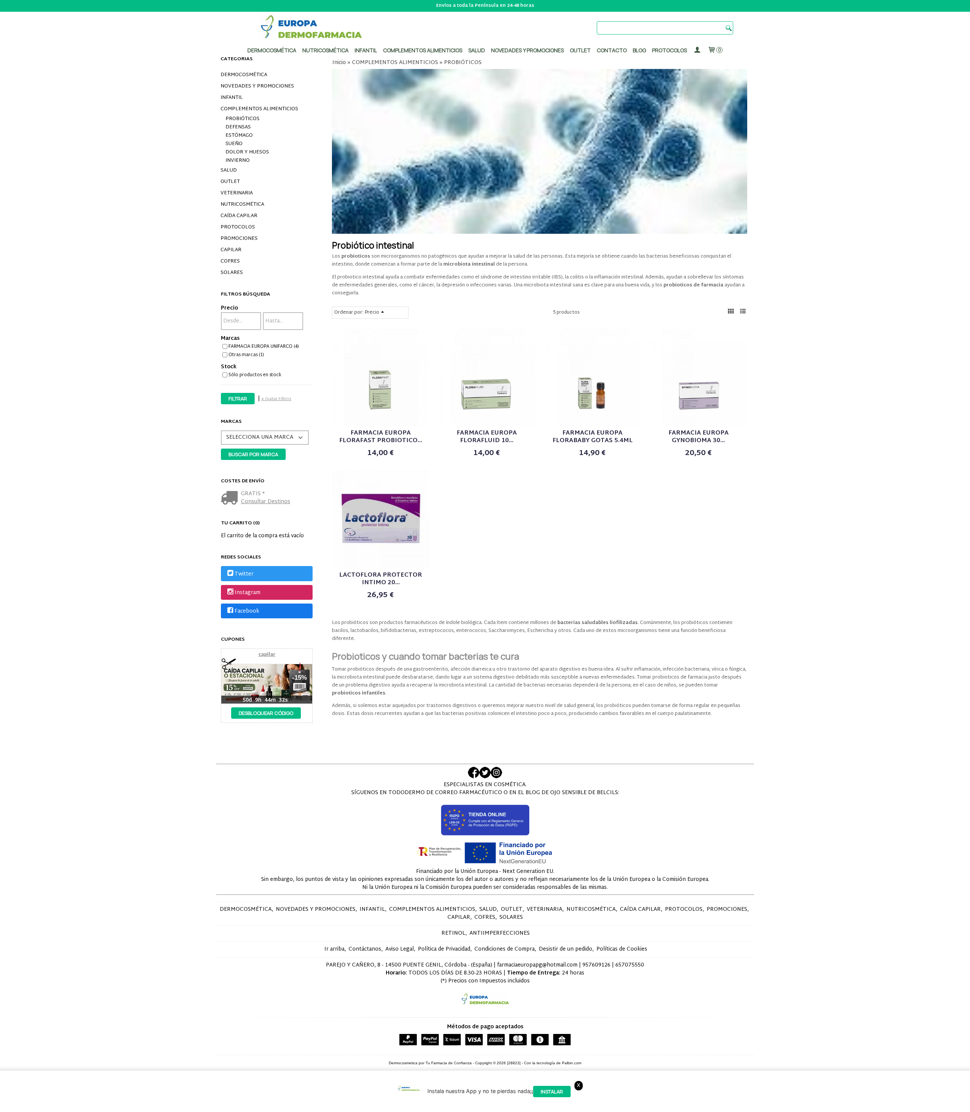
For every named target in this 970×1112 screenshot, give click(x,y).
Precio (229, 308)
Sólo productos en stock (255, 375)
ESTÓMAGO (239, 135)
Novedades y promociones (527, 50)
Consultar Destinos (265, 502)
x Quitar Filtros (276, 399)
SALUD (229, 170)
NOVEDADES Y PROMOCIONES (257, 86)
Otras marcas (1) (246, 355)
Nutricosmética (325, 50)
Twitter (244, 574)
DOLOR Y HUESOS (247, 152)
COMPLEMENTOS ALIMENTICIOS (259, 109)
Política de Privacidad (444, 949)
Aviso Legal (399, 949)
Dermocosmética (271, 50)
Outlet (580, 50)
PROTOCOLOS (669, 50)
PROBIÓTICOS (242, 119)
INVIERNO (237, 160)
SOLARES (232, 272)
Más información (687, 1104)
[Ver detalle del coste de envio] (231, 499)
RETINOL (453, 933)
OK (659, 1104)
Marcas (230, 339)
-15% (299, 677)
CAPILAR (231, 250)
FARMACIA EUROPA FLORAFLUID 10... (487, 437)
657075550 (629, 965)
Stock (228, 367)
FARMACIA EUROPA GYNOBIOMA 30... (698, 437)
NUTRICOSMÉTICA (242, 204)
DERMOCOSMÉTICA (244, 75)
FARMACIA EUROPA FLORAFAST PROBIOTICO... (380, 437)
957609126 (596, 965)
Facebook (247, 611)
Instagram (247, 592)
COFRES (230, 261)
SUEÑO (233, 144)
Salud (476, 50)
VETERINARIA (237, 193)
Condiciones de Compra (504, 949)
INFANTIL (232, 97)
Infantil (366, 50)
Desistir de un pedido (565, 949)
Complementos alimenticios (422, 50)
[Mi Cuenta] (697, 50)
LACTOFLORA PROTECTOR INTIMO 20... (380, 579)
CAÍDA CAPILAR (239, 216)
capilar (266, 654)
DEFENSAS (238, 127)
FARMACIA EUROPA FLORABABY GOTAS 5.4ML (592, 437)
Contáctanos (365, 949)
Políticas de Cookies (621, 949)
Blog (639, 50)
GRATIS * (253, 494)
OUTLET (230, 181)
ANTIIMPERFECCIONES (499, 933)
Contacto (612, 50)
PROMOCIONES (239, 238)
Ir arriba (334, 949)
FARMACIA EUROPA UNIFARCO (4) (263, 347)
